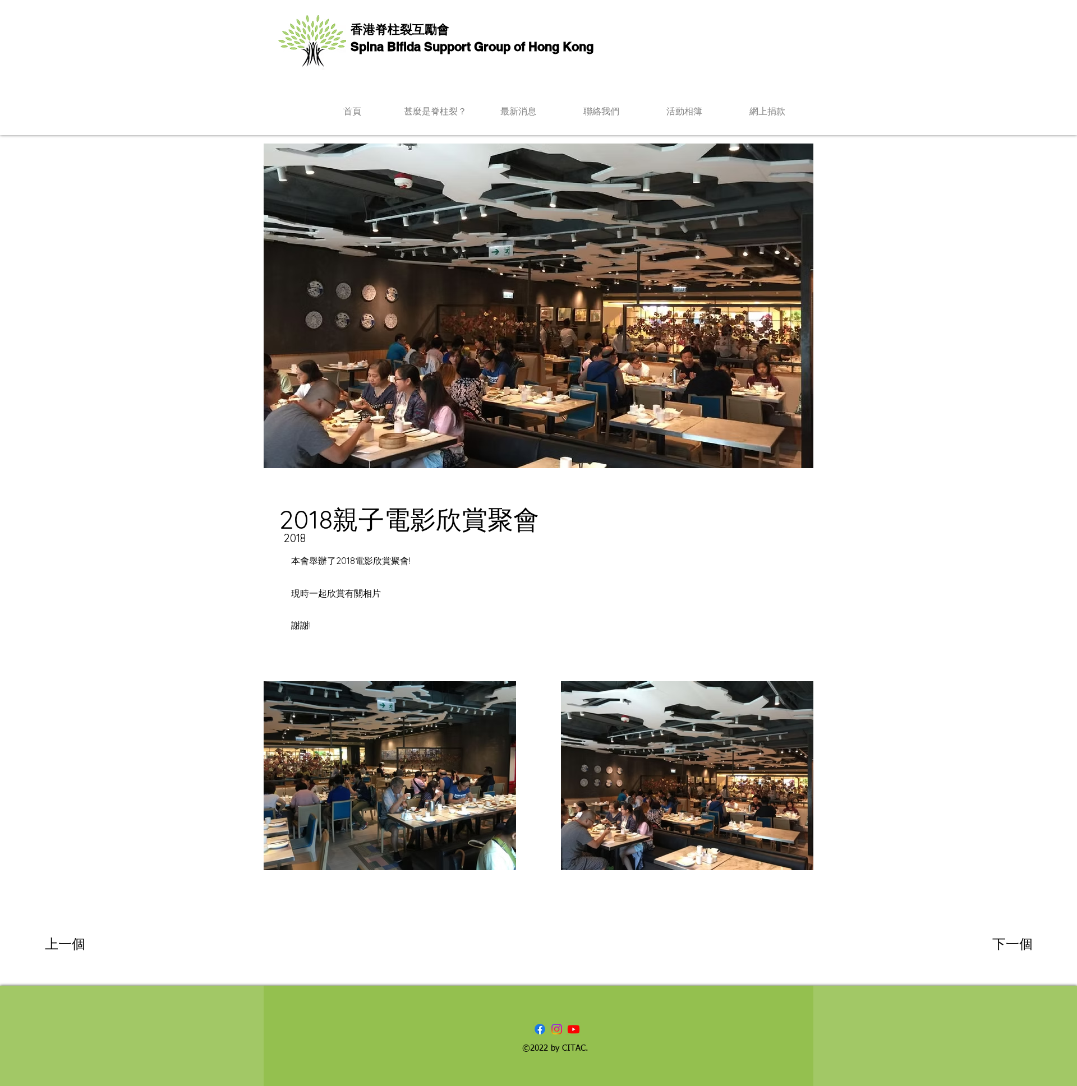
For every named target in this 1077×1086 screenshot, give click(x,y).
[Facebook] (540, 1029)
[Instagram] (557, 1029)
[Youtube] (574, 1029)
